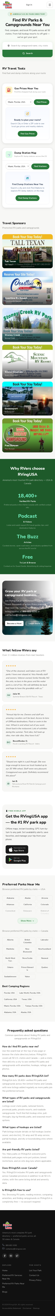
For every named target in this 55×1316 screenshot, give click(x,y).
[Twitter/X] (17, 1255)
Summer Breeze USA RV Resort (25, 697)
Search (29, 53)
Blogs (4, 1292)
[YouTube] (10, 1255)
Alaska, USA (26, 1012)
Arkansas (10, 904)
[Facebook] (4, 1255)
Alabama (10, 898)
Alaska (27, 898)
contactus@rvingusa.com (16, 1249)
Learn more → (36, 623)
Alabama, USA (10, 1012)
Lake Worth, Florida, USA (29, 993)
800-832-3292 (11, 1245)
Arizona (44, 898)
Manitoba (10, 949)
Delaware (27, 911)
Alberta (10, 940)
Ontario (10, 967)
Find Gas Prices (28, 133)
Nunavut (44, 958)
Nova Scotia (27, 958)
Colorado (45, 904)
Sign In (29, 4)
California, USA (10, 999)
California (28, 904)
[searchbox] (30, 45)
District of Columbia (45, 912)
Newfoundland (44, 949)
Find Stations (40, 166)
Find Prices (42, 102)
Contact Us (34, 1275)
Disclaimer (27, 1308)
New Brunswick (27, 950)
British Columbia (27, 941)
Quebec (44, 967)
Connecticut (10, 911)
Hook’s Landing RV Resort (23, 744)
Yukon (27, 976)
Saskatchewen (10, 976)
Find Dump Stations (27, 198)
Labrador (45, 940)
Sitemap (36, 1308)
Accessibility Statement (11, 1308)
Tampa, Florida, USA (33, 1006)
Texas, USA (26, 999)
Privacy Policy (35, 1280)
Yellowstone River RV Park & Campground (29, 784)
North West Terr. (10, 959)
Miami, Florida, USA (12, 1006)
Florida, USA (9, 993)
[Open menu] (50, 5)
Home (4, 1270)
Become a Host (14, 623)
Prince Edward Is (27, 968)
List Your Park (35, 1270)
